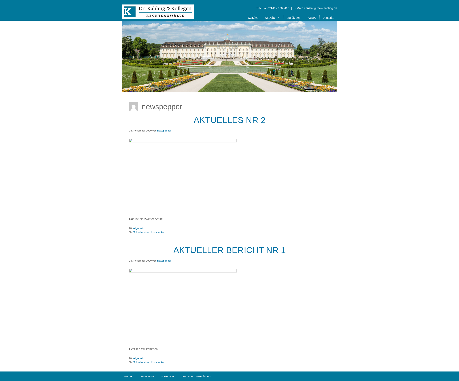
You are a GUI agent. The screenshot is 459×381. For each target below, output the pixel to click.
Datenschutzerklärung (195, 376)
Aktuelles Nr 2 (230, 120)
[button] (279, 17)
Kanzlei (253, 17)
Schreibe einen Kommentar (148, 232)
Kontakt (328, 17)
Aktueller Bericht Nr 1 (229, 250)
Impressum (147, 376)
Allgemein (138, 228)
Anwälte (270, 17)
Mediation (294, 17)
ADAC (312, 17)
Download (167, 376)
